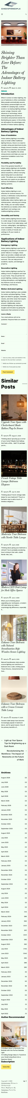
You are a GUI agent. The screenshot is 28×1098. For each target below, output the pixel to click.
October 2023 (6, 935)
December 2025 (6, 814)
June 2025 (4, 842)
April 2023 (4, 963)
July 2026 (4, 782)
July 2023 (4, 949)
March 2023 (5, 967)
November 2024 (6, 875)
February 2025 (6, 861)
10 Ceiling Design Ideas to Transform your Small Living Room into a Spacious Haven (13, 1057)
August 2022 (5, 1000)
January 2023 (5, 976)
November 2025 (6, 819)
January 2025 (5, 865)
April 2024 (4, 907)
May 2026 (4, 791)
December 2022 (6, 981)
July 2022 (4, 1004)
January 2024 (5, 921)
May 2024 (4, 902)
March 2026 (5, 801)
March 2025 (5, 856)
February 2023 (6, 972)
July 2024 (4, 893)
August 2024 (5, 889)
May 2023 (4, 958)
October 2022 (6, 990)
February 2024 (6, 916)
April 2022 (4, 1013)
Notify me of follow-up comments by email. (14, 363)
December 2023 (6, 925)
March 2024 (5, 912)
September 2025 (7, 828)
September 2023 (7, 939)
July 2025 (4, 838)
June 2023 (4, 953)
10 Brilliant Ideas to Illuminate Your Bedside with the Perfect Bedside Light (12, 1050)
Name (3, 336)
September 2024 (7, 884)
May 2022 (4, 1009)
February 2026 (6, 805)
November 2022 (6, 986)
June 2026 (4, 787)
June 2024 (4, 898)
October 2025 (6, 824)
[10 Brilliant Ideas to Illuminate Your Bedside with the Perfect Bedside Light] (14, 1034)
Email (3, 343)
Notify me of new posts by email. (12, 367)
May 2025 (4, 847)
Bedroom (4, 91)
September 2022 (7, 995)
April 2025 (4, 852)
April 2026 (4, 796)
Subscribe (6, 1067)
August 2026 (5, 777)
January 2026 (5, 810)
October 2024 (6, 879)
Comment (4, 324)
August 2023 (5, 944)
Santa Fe (6, 88)
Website (3, 350)
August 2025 (5, 833)
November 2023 (6, 930)
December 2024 (6, 870)
